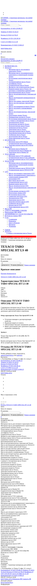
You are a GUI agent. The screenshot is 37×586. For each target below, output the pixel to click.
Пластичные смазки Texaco (18, 115)
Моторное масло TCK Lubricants (19, 156)
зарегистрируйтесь (7, 355)
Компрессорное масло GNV (18, 184)
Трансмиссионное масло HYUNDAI (21, 145)
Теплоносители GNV (16, 198)
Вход (11, 582)
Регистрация (5, 582)
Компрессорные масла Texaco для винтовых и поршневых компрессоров (22, 89)
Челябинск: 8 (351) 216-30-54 (10, 38)
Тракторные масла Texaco (17, 129)
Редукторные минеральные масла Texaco (22, 119)
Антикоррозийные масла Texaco (19, 82)
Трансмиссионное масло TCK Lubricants (22, 159)
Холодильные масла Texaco (18, 136)
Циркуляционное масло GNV (19, 207)
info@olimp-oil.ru (6, 48)
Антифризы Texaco (15, 83)
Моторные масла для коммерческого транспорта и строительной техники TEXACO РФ (21, 164)
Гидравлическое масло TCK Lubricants (21, 157)
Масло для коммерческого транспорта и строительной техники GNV (22, 176)
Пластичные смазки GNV (17, 193)
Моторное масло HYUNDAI (18, 142)
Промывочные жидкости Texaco (19, 117)
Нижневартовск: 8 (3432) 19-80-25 (12, 45)
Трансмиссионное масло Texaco (19, 131)
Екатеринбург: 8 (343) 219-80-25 (11, 28)
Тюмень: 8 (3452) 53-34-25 (9, 32)
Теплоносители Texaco (16, 122)
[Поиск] (20, 25)
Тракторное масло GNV (17, 200)
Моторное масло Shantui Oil (18, 149)
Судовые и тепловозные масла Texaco (21, 120)
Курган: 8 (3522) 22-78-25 (9, 35)
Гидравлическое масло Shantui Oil (20, 150)
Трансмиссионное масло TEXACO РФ (22, 168)
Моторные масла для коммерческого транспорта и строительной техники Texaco (21, 74)
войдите (19, 355)
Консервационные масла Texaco (19, 92)
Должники (12, 226)
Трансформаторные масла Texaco (20, 133)
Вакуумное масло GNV (16, 180)
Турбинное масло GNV (16, 203)
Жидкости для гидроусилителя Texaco (21, 87)
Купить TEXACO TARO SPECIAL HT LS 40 (16, 405)
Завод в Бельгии (14, 223)
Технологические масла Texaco (19, 126)
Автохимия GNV (14, 179)
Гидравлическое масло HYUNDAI (20, 143)
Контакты (12, 224)
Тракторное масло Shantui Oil (18, 152)
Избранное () (17, 579)
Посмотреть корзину (8, 59)
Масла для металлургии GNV (19, 186)
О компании (13, 219)
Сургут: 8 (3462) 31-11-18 (9, 42)
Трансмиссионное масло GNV (19, 202)
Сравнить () (26, 579)
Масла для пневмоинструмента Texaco (22, 106)
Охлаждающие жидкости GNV (19, 191)
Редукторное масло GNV (17, 194)
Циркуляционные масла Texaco (19, 138)
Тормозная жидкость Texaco (18, 127)
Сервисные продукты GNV (18, 196)
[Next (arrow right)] (3, 403)
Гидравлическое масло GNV (18, 182)
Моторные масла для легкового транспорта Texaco (19, 70)
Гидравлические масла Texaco (19, 85)
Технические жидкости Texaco (19, 124)
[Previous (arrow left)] (1, 403)
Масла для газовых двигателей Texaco (21, 101)
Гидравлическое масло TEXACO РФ (21, 170)
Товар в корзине (29, 265)
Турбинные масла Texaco (17, 135)
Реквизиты (12, 221)
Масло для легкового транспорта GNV (22, 173)
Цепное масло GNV (15, 205)
